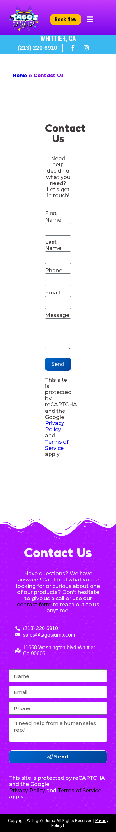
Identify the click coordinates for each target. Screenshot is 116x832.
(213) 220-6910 (37, 48)
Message (57, 315)
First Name (53, 216)
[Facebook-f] (73, 48)
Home (20, 75)
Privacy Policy (54, 426)
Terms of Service (57, 445)
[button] (90, 19)
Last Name (53, 245)
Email (52, 293)
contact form (34, 604)
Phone (53, 270)
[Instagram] (86, 48)
